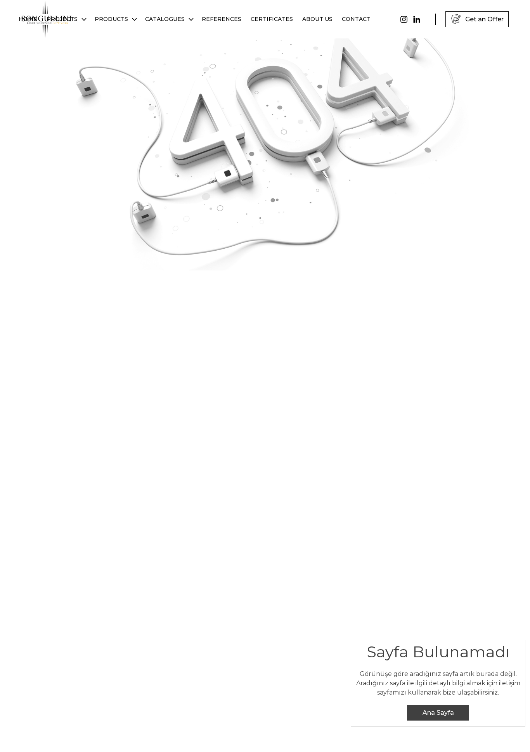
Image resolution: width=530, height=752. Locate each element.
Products (111, 19)
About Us (317, 19)
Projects (62, 19)
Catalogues (165, 19)
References (221, 19)
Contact (356, 19)
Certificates (272, 19)
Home (28, 19)
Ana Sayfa (438, 712)
